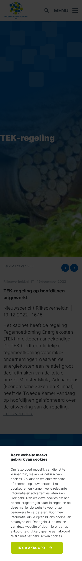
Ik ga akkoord (32, 548)
